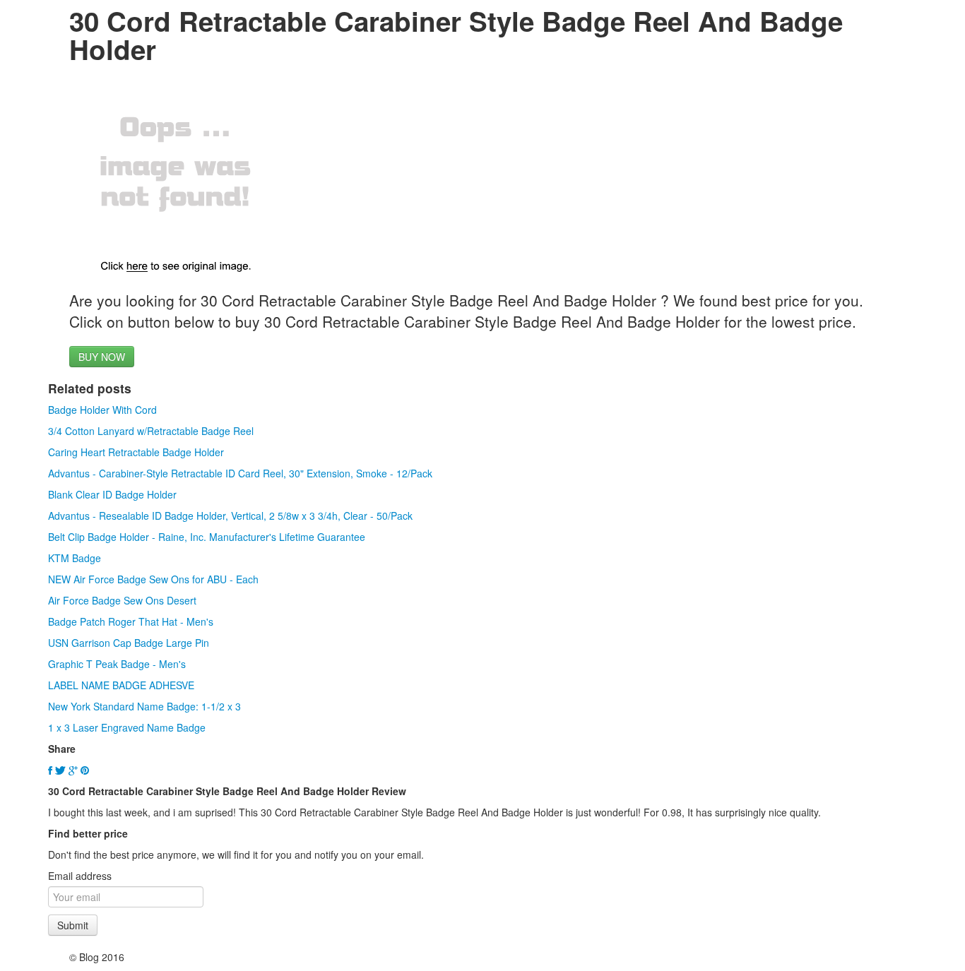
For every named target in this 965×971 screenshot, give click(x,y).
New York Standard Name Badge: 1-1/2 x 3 (144, 706)
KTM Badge (74, 558)
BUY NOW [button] (101, 357)
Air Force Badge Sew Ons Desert (122, 600)
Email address (80, 876)
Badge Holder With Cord (102, 410)
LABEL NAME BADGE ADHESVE (121, 685)
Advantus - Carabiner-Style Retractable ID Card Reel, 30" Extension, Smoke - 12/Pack (240, 473)
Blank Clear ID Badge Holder (112, 494)
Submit (72, 925)
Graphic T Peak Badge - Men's (117, 664)
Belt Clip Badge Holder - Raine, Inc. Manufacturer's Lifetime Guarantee (206, 537)
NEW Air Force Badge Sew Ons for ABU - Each (153, 579)
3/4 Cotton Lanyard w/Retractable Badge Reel (151, 431)
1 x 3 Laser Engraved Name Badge (127, 727)
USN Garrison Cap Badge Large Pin (128, 643)
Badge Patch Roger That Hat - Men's (130, 621)
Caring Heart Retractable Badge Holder (136, 452)
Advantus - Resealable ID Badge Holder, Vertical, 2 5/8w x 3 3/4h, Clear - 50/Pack (230, 515)
